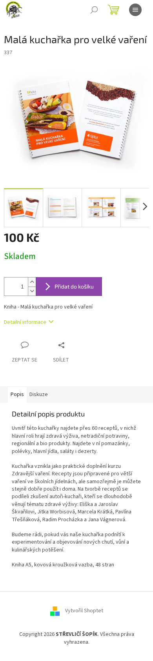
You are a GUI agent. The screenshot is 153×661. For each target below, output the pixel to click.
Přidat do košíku (74, 286)
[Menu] (135, 10)
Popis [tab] (17, 394)
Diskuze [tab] (38, 394)
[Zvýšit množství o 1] (32, 282)
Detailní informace (25, 322)
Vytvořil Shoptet (84, 611)
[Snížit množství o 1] (32, 291)
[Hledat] (94, 10)
